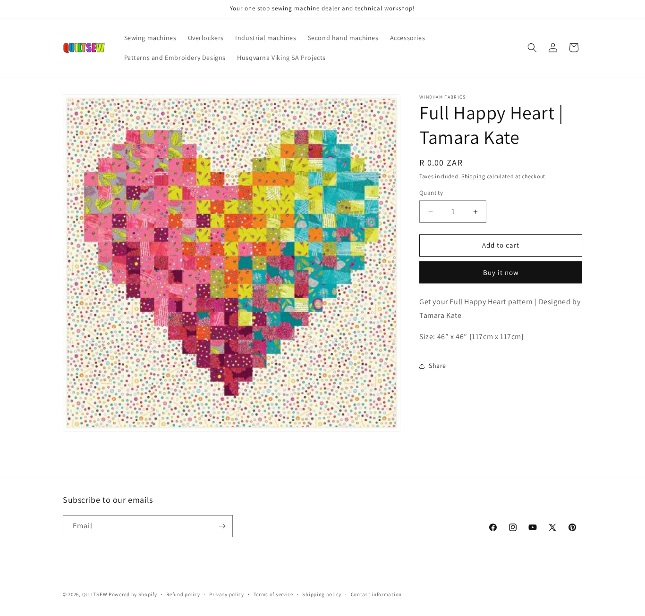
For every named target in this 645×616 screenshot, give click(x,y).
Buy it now (501, 272)
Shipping (473, 176)
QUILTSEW (95, 594)
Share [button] (437, 365)
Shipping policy (321, 594)
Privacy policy (226, 594)
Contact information (376, 594)
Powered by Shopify (133, 594)
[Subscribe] (222, 526)
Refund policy (183, 594)
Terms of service (273, 594)
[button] (532, 47)
